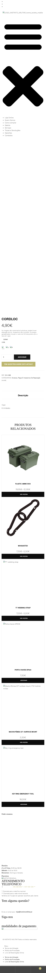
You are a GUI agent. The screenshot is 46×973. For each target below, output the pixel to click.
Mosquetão (23, 546)
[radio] (3, 347)
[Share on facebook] (8, 380)
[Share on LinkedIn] (12, 380)
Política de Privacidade (12, 950)
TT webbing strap (23, 608)
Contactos (9, 135)
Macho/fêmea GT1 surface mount (23, 732)
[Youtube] (16, 921)
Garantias (8, 133)
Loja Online (9, 118)
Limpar (5, 339)
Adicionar (22, 357)
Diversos (14, 378)
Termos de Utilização (11, 948)
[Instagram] (10, 921)
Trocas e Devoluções (12, 130)
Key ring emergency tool (23, 794)
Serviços (8, 128)
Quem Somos (10, 120)
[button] (23, 66)
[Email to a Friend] (14, 380)
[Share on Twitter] (10, 380)
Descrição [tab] (23, 395)
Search (23, 969)
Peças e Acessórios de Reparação (29, 378)
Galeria (7, 125)
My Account (7, 969)
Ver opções (24, 494)
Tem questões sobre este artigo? (18, 364)
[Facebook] (4, 921)
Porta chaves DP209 (23, 670)
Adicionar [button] (23, 680)
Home (12, 147)
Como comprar (10, 123)
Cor (3, 342)
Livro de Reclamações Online (14, 953)
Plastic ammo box (23, 484)
